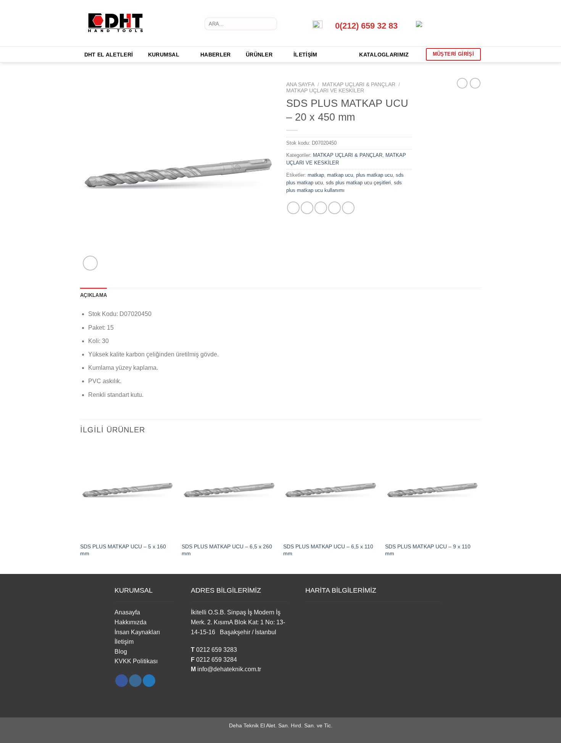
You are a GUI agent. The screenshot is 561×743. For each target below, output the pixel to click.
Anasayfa (127, 612)
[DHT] (124, 23)
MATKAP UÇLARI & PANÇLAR (358, 84)
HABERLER (215, 55)
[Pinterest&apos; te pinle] (334, 207)
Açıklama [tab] (93, 295)
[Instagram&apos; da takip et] (135, 680)
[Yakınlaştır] (90, 263)
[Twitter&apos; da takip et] (149, 680)
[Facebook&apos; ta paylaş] (293, 207)
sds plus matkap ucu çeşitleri (358, 182)
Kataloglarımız (384, 55)
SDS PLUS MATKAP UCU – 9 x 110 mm (428, 550)
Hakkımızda (130, 622)
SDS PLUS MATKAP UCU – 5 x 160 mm (123, 550)
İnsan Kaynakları (137, 632)
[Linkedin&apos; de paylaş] (348, 207)
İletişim (124, 641)
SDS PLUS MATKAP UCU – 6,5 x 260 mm (227, 550)
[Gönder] (269, 24)
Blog (120, 651)
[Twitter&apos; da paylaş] (307, 207)
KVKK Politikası (136, 661)
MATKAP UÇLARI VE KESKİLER (325, 90)
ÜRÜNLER (259, 55)
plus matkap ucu (374, 175)
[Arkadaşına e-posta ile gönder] (320, 207)
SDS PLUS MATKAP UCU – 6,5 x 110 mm (328, 550)
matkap (316, 175)
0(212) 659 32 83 (366, 26)
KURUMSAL (163, 55)
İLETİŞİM (305, 55)
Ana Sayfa (300, 84)
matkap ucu (340, 175)
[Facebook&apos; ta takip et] (121, 680)
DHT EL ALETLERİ (108, 55)
